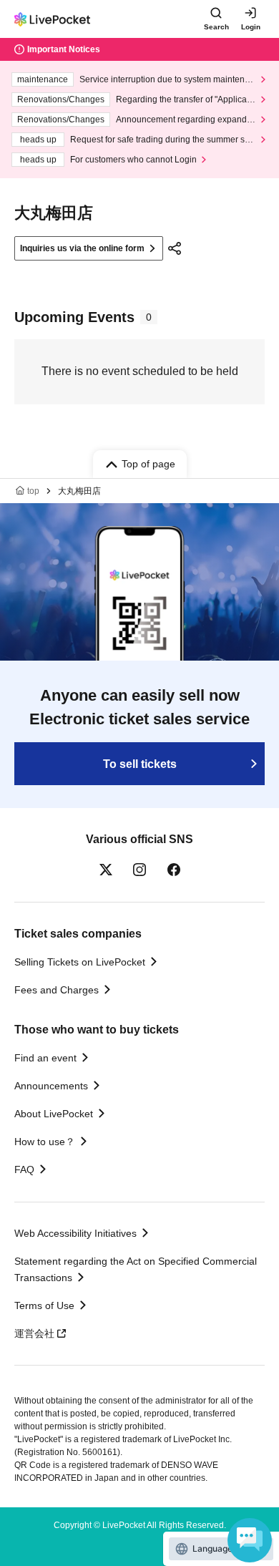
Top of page (148, 464)
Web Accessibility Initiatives (75, 1233)
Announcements (51, 1085)
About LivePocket (53, 1113)
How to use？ (44, 1141)
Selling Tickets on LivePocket (79, 962)
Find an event (45, 1058)
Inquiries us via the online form (82, 248)
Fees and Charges (56, 990)
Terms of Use (44, 1305)
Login (250, 27)
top (33, 491)
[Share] (174, 248)
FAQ (24, 1169)
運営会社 (34, 1333)
